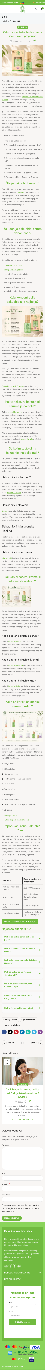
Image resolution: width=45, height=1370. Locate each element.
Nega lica (16, 21)
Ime (4, 1173)
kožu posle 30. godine (13, 270)
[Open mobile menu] (3, 9)
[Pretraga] (36, 9)
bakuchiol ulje (27, 439)
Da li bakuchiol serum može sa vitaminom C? (17, 973)
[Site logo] (22, 9)
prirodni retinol (29, 1019)
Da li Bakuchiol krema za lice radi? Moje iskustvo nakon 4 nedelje (22, 1093)
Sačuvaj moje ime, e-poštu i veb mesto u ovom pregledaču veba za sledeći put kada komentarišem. (20, 1208)
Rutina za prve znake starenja (16, 820)
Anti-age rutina (10, 815)
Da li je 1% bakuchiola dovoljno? (18, 1008)
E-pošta (6, 1184)
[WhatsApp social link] (28, 1032)
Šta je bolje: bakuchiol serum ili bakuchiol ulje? (18, 985)
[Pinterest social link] (16, 1032)
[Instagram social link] (10, 1266)
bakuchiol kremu (15, 665)
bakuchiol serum (15, 412)
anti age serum (11, 1019)
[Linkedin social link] (22, 1032)
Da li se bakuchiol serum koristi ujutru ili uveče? (20, 961)
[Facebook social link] (4, 1032)
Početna (5, 21)
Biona (15, 41)
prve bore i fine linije (13, 265)
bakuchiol (21, 192)
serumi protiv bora (12, 1025)
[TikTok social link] (19, 1266)
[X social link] (10, 1032)
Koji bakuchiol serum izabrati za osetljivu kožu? (18, 997)
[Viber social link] (40, 1032)
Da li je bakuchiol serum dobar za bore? (19, 938)
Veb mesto (6, 1194)
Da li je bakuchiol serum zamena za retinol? (19, 950)
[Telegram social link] (34, 1032)
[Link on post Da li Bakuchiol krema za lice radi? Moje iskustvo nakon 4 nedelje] (22, 1071)
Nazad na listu (22, 1042)
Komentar (7, 1145)
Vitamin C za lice (14, 492)
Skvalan (5, 511)
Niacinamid (7, 558)
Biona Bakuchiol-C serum (13, 386)
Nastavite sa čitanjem (22, 1119)
